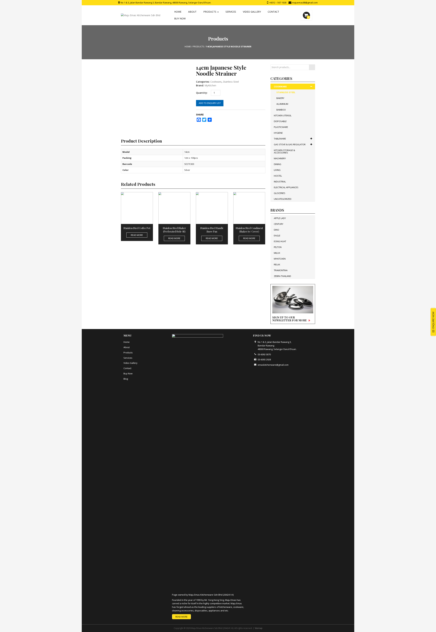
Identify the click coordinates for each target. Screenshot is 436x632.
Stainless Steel (231, 81)
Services (230, 11)
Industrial (280, 181)
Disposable (280, 121)
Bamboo (281, 109)
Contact (273, 11)
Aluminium (282, 103)
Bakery (280, 98)
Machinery (280, 158)
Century (278, 223)
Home (177, 11)
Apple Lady (280, 218)
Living (277, 169)
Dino (276, 229)
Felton (278, 247)
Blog (125, 378)
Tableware (280, 138)
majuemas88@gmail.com (305, 2)
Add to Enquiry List (210, 103)
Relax (277, 264)
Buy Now (180, 18)
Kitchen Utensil (282, 115)
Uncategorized (282, 198)
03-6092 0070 (264, 354)
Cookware (216, 81)
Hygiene (278, 132)
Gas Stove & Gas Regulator (290, 144)
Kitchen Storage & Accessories (284, 151)
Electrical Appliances (286, 187)
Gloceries (279, 193)
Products (210, 11)
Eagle (277, 235)
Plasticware (281, 127)
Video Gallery (252, 11)
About (192, 11)
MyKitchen (210, 85)
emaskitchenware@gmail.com (273, 364)
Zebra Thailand (282, 276)
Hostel (278, 175)
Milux (277, 252)
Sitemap (258, 628)
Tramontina (280, 270)
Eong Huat (280, 241)
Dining (277, 164)
